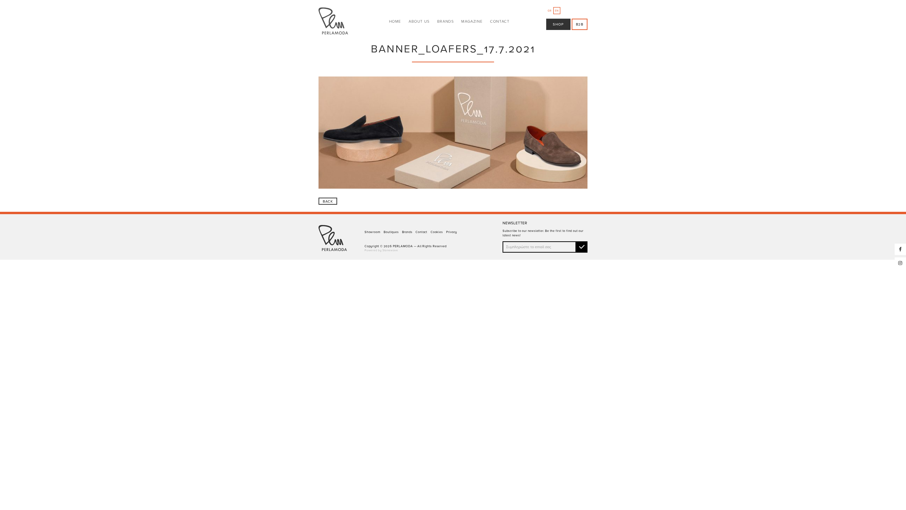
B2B (579, 24)
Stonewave (390, 250)
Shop (558, 24)
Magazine (471, 21)
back (328, 201)
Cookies (437, 232)
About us (419, 21)
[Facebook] (900, 249)
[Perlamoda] (333, 21)
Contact (499, 21)
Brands (445, 21)
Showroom (372, 232)
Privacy (451, 232)
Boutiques (391, 232)
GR (550, 10)
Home (395, 21)
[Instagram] (900, 263)
